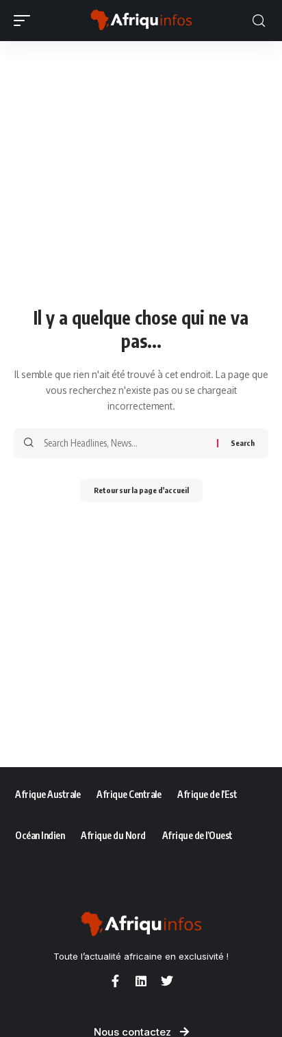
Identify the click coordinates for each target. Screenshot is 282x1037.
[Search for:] (125, 443)
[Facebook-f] (115, 981)
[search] (258, 21)
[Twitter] (167, 981)
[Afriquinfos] (141, 20)
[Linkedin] (141, 981)
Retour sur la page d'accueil (141, 490)
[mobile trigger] (25, 20)
